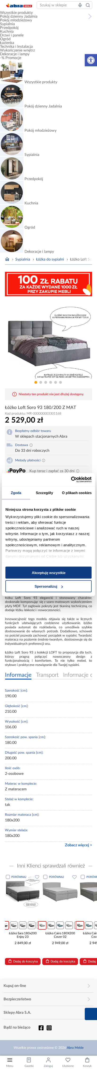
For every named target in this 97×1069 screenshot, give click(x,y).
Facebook (41, 1028)
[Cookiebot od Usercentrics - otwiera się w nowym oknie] (71, 480)
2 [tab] (40, 382)
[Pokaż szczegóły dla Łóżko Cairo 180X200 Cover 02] (60, 891)
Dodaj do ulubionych (37, 877)
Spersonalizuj (46, 586)
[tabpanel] (48, 339)
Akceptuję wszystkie (48, 572)
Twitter (49, 1028)
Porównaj (18, 876)
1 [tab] (35, 382)
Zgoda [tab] (16, 493)
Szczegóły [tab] (44, 493)
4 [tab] (50, 382)
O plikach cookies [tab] (77, 493)
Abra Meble (75, 1047)
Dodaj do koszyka (25, 961)
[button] (91, 60)
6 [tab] (60, 382)
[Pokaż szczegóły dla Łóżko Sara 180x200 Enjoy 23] (22, 891)
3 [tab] (45, 382)
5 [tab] (55, 382)
